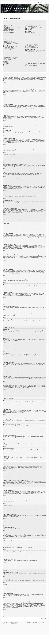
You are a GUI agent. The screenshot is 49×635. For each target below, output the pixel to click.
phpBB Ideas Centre (6, 595)
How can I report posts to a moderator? (9, 56)
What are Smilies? (6, 64)
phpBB (16, 188)
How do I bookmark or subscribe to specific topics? (33, 51)
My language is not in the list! (8, 39)
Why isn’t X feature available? (30, 62)
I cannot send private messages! (30, 32)
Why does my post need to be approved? (9, 58)
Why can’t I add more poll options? (8, 50)
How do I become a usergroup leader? (31, 26)
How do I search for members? (30, 46)
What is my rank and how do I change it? (9, 42)
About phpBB (31, 589)
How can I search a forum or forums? (31, 43)
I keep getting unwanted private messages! (32, 33)
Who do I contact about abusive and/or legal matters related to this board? (35, 64)
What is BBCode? (6, 62)
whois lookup (27, 602)
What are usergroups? (28, 24)
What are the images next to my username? (10, 40)
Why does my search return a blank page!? (32, 45)
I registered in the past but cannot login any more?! (11, 27)
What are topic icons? (6, 71)
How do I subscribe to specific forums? (31, 52)
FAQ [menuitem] (2, 12)
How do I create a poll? (7, 49)
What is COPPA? (6, 23)
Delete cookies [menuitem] (34, 622)
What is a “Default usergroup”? (30, 28)
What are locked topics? (7, 70)
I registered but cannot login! (7, 25)
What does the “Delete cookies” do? (9, 30)
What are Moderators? (28, 23)
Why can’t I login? (6, 26)
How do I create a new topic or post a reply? (10, 46)
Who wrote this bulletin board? (30, 61)
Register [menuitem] (41, 2)
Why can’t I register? (6, 24)
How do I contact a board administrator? (31, 65)
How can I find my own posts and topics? (31, 47)
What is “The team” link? (29, 29)
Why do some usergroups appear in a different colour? (34, 27)
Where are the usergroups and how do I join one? (33, 25)
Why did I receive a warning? (8, 55)
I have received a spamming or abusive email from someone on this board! (35, 35)
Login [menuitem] (45, 2)
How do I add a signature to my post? (9, 48)
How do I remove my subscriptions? (30, 53)
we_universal (6, 623)
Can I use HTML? (6, 63)
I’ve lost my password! (6, 28)
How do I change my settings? (8, 33)
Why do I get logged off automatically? (9, 29)
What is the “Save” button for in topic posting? (10, 57)
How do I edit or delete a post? (8, 47)
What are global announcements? (8, 66)
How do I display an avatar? (7, 41)
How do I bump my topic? (7, 59)
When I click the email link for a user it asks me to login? (12, 43)
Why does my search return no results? (31, 44)
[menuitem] (4, 624)
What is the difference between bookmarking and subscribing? (35, 50)
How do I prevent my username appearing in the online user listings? (13, 35)
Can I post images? (6, 65)
